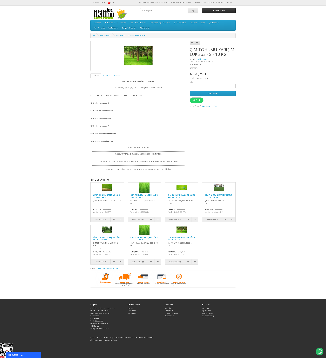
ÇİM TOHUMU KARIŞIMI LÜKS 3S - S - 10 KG (131, 35)
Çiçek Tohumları (180, 23)
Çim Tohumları (214, 23)
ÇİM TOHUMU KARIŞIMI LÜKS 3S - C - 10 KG (144, 238)
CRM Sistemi (94, 326)
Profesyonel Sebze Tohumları (115, 23)
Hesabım (205, 308)
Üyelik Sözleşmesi (96, 321)
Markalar (168, 308)
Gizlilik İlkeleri (95, 318)
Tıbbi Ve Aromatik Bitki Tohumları (106, 28)
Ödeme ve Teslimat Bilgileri (100, 313)
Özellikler (106, 76)
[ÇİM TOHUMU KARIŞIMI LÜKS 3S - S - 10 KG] (138, 56)
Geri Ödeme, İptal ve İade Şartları (102, 308)
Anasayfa (97, 23)
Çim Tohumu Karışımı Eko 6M (107, 268)
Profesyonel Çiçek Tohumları (160, 23)
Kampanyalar (169, 316)
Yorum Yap (213, 106)
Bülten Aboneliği (208, 316)
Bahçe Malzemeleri (129, 28)
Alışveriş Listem (207, 313)
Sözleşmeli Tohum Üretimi (99, 328)
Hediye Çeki (169, 311)
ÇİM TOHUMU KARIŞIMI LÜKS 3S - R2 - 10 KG (218, 196)
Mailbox (114, 340)
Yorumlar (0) (118, 76)
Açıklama (95, 76)
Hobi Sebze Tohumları (138, 23)
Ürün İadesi (132, 311)
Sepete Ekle (212, 93)
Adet (191, 82)
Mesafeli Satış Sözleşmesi (99, 311)
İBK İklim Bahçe (201, 59)
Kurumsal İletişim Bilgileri (99, 323)
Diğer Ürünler (145, 28)
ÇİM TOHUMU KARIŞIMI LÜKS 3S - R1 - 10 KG (181, 196)
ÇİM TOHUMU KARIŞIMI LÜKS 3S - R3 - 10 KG (106, 238)
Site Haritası (132, 313)
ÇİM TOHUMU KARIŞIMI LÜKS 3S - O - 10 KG (106, 196)
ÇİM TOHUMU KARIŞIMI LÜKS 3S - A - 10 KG (181, 238)
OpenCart (99, 340)
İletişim (130, 308)
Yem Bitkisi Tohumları (197, 23)
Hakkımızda (94, 316)
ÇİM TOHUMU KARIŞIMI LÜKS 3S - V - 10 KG (144, 196)
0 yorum (205, 106)
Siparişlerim (206, 311)
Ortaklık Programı (171, 313)
